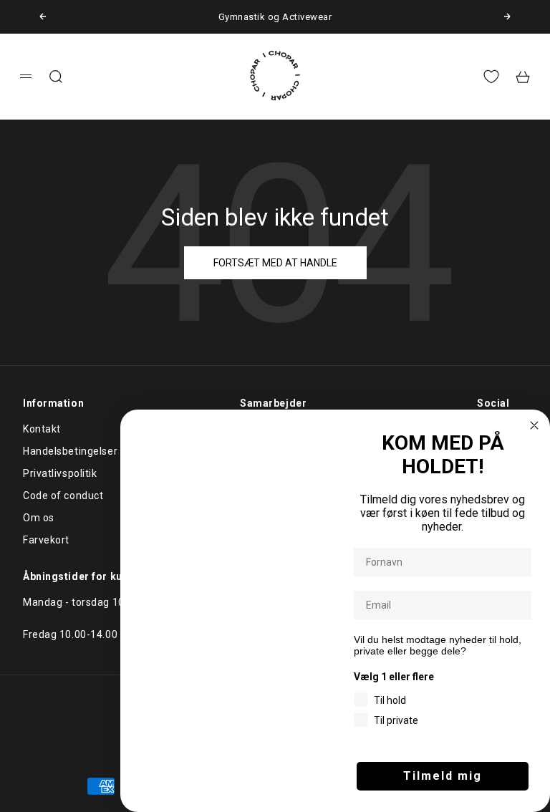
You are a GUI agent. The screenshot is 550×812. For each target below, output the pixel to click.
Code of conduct (63, 495)
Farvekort (46, 540)
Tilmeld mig (442, 776)
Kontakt (42, 429)
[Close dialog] (534, 425)
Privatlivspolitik (60, 473)
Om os (38, 517)
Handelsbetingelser (70, 451)
